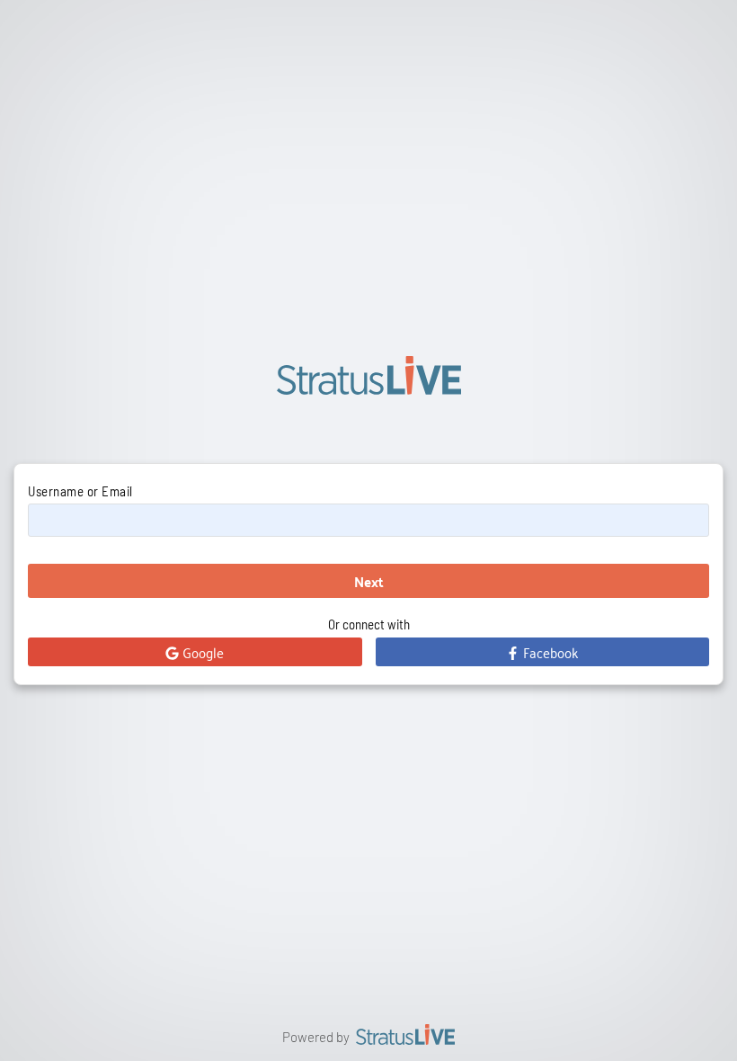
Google (201, 651)
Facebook (548, 651)
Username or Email (80, 491)
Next (369, 581)
